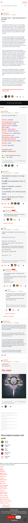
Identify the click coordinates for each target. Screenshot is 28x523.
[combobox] (14, 6)
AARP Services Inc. (3, 492)
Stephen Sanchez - (10, 125)
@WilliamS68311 (11, 151)
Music (3, 9)
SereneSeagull (7, 452)
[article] (14, 139)
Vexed (6, 448)
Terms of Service (6, 506)
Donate (1, 468)
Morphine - (6, 143)
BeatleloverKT (6, 171)
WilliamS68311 (6, 13)
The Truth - (8, 145)
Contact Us (2, 478)
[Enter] (2, 6)
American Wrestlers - (9, 123)
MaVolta (4, 228)
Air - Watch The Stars (9, 139)
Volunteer (2, 470)
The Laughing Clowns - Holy (10, 122)
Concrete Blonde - (8, 135)
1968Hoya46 (7, 456)
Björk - (5, 127)
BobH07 (6, 441)
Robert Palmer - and (11, 137)
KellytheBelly (5, 111)
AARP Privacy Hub (6, 505)
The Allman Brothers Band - (11, 140)
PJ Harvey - (7, 119)
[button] (1, 2)
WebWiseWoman (6, 321)
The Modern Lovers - (11, 133)
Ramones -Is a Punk (8, 129)
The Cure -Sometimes (10, 130)
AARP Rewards (3, 473)
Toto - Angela (6, 370)
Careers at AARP (3, 486)
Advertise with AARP (4, 485)
